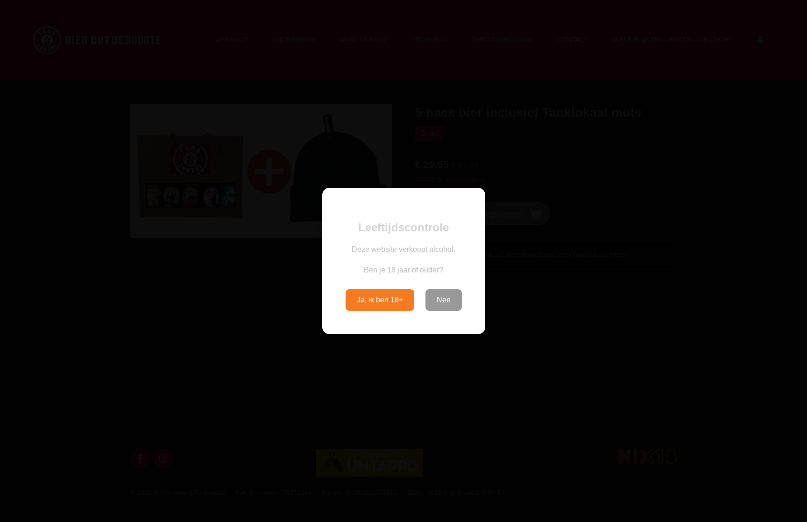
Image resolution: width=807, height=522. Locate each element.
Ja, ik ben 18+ (380, 300)
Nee (444, 300)
